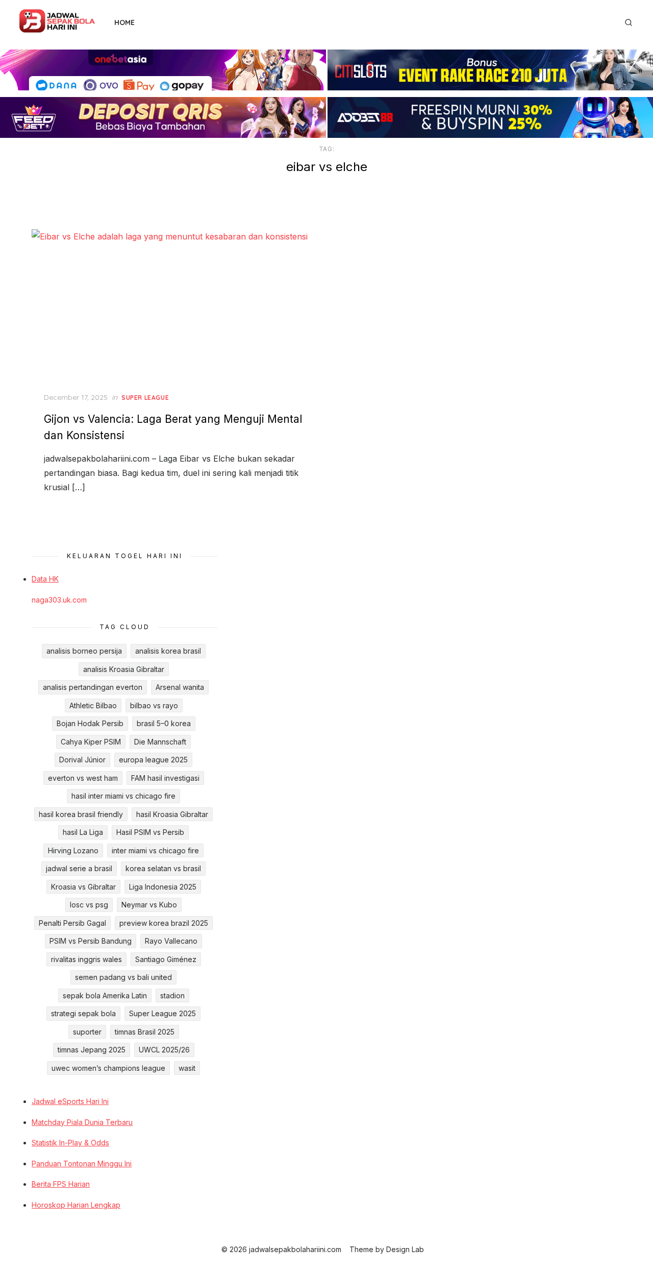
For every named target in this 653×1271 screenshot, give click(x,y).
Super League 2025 (162, 1013)
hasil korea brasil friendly (81, 814)
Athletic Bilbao (93, 705)
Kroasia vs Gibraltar (83, 886)
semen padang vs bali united (123, 977)
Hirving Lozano (73, 850)
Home (124, 22)
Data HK (45, 578)
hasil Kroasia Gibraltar (172, 814)
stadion (172, 995)
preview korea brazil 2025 (163, 923)
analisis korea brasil (168, 650)
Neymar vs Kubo (149, 904)
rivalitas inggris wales (86, 959)
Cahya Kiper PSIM (91, 741)
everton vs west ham (83, 778)
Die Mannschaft (160, 741)
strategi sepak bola (83, 1013)
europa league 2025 (153, 759)
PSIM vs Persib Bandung (90, 941)
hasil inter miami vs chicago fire (123, 796)
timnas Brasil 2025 (144, 1031)
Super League (145, 397)
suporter (87, 1031)
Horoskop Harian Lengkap (76, 1205)
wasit (187, 1068)
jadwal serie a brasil (79, 868)
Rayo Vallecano (171, 941)
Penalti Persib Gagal (72, 923)
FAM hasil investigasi (165, 778)
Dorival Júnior (82, 759)
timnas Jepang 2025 (91, 1049)
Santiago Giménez (165, 959)
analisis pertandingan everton (92, 687)
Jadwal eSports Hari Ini (70, 1101)
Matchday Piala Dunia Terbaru (82, 1122)
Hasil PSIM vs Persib (150, 832)
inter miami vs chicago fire (155, 850)
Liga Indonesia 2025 (162, 886)
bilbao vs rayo (154, 705)
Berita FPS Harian (61, 1184)
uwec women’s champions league (108, 1068)
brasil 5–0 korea (164, 723)
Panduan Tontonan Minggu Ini (82, 1163)
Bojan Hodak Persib (90, 723)
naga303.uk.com (59, 599)
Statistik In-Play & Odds (70, 1142)
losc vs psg (89, 904)
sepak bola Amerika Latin (105, 995)
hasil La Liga (83, 832)
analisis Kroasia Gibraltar (123, 669)
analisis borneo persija (84, 650)
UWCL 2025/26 (164, 1049)
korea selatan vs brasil (163, 868)
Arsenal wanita (180, 687)
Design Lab (405, 1249)
